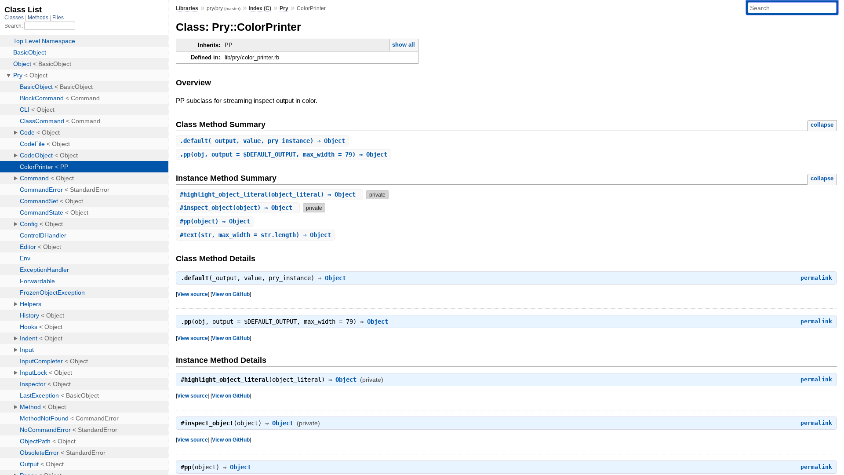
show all (403, 44)
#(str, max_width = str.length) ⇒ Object (255, 234)
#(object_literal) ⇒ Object (269, 194)
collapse (822, 124)
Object (335, 277)
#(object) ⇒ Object (238, 207)
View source (192, 294)
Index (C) (260, 8)
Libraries (187, 8)
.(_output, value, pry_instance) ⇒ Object (262, 140)
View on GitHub (231, 294)
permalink (816, 277)
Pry (284, 8)
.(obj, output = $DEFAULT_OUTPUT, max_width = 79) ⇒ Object (283, 154)
